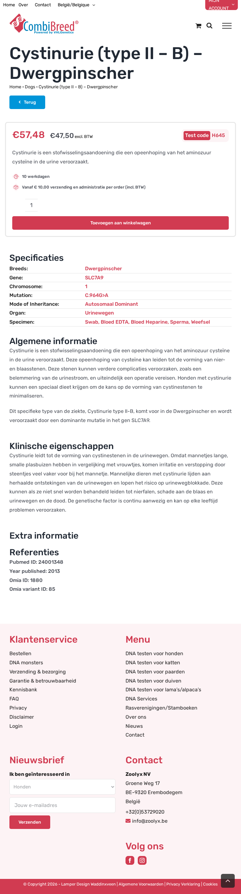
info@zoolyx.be (150, 821)
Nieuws (134, 726)
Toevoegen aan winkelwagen (120, 223)
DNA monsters (26, 663)
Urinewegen (99, 313)
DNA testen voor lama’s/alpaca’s (163, 690)
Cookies (210, 884)
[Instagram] (142, 860)
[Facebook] (130, 860)
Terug (30, 102)
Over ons (136, 717)
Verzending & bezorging (37, 672)
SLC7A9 (94, 278)
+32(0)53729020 (145, 812)
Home (15, 87)
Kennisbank (23, 690)
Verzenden (30, 822)
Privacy (18, 708)
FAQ (14, 699)
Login (16, 726)
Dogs (30, 87)
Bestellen (20, 653)
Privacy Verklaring (183, 884)
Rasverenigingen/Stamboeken (161, 708)
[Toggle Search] (209, 25)
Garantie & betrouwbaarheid (42, 681)
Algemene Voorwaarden (141, 884)
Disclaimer (21, 717)
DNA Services (141, 699)
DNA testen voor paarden (155, 672)
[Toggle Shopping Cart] (198, 25)
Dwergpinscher (103, 268)
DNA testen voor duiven (153, 681)
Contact (135, 735)
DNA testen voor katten (153, 663)
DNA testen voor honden (154, 653)
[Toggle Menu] (227, 26)
